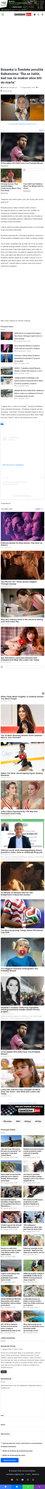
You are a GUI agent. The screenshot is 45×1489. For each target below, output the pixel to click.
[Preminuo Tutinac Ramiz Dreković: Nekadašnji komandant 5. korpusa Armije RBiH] (7, 358)
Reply (4, 1372)
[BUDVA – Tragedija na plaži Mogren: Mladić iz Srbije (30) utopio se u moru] (7, 371)
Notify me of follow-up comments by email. (18, 1451)
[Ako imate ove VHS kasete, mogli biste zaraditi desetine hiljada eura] (33, 1192)
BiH (18, 1121)
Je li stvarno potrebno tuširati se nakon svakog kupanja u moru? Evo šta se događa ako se (33, 1177)
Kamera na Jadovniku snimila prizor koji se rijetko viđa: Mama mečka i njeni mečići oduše (11, 1251)
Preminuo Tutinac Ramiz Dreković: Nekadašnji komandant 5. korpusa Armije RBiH (27, 358)
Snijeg (28, 1121)
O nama (27, 1474)
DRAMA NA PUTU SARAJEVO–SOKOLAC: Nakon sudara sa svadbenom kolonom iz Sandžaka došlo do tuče (29, 393)
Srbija (38, 1121)
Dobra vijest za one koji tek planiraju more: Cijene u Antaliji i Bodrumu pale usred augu (11, 1177)
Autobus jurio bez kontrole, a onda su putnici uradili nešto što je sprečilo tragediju (33, 1152)
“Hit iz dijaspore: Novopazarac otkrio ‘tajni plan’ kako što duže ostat (32, 1227)
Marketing (35, 1474)
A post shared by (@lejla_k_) (22, 496)
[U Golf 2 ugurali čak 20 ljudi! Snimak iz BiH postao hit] (11, 1217)
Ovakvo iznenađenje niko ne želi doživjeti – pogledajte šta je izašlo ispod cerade (10, 1277)
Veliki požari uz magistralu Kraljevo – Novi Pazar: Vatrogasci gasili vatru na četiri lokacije (28, 336)
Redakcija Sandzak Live (9, 87)
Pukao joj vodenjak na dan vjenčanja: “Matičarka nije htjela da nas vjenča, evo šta (33, 1250)
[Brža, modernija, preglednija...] (22, 1110)
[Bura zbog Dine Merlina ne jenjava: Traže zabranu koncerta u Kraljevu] (7, 348)
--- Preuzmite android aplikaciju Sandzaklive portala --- (22, 124)
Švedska (8, 1121)
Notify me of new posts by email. (14, 1455)
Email (3, 1425)
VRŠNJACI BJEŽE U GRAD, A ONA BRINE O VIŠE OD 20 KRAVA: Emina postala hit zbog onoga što (33, 1277)
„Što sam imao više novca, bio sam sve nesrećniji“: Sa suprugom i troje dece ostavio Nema (11, 1152)
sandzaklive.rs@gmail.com (15, 1474)
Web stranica (5, 1434)
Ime (2, 1415)
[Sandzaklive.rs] (22, 14)
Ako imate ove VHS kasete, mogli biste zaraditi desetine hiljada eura (33, 1202)
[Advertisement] (22, 41)
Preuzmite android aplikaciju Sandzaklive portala (22, 1103)
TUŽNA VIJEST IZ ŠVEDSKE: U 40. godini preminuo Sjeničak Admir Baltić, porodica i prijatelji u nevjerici (28, 380)
